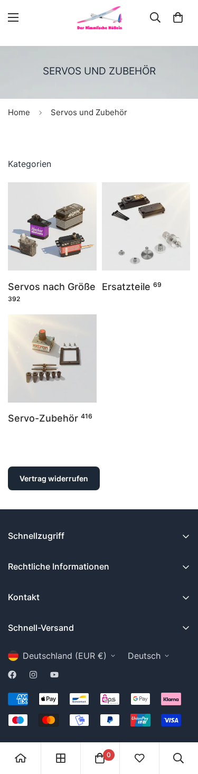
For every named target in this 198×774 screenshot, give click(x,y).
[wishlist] (139, 758)
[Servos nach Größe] (52, 226)
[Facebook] (12, 674)
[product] (20, 758)
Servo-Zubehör (50, 418)
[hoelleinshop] (99, 17)
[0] (178, 17)
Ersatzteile (132, 286)
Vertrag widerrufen (54, 478)
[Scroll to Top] (179, 718)
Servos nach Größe (52, 292)
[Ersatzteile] (146, 226)
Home (19, 112)
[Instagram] (33, 674)
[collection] (60, 758)
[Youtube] (54, 674)
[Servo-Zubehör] (52, 358)
